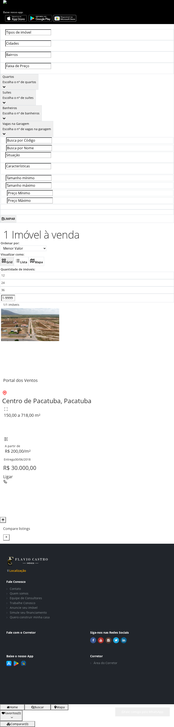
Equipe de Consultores (26, 598)
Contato (15, 589)
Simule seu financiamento (28, 612)
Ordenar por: (10, 243)
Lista (23, 262)
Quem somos (19, 593)
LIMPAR (9, 219)
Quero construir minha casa (30, 617)
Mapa (39, 262)
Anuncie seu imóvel (24, 608)
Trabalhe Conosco (22, 603)
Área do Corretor (105, 663)
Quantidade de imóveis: (18, 269)
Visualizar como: (12, 254)
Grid (9, 262)
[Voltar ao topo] (3, 520)
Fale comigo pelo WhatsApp (143, 712)
